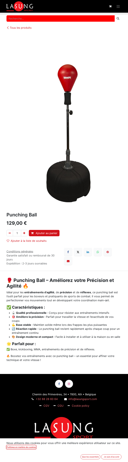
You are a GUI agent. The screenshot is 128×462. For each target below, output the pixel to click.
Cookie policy (80, 405)
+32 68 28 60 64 (47, 399)
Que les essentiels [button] (90, 456)
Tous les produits (21, 27)
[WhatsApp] (98, 252)
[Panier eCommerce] (110, 6)
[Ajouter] (24, 233)
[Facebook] (68, 252)
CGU (61, 405)
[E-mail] (68, 261)
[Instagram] (69, 384)
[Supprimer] (9, 233)
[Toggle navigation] (118, 6)
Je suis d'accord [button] (111, 456)
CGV (46, 405)
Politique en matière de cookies (21, 447)
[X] (78, 252)
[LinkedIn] (88, 252)
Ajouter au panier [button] (46, 233)
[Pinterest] (108, 252)
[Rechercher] (118, 18)
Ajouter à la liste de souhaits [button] (28, 240)
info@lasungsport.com (82, 399)
